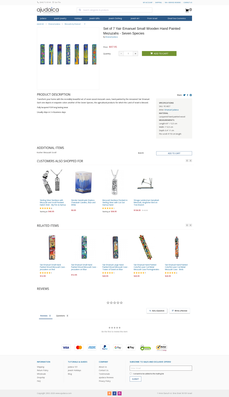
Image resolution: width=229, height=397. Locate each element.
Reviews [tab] (43, 315)
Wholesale (41, 374)
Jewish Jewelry (60, 18)
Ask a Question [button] (158, 310)
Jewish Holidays (74, 370)
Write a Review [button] (181, 310)
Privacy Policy (105, 381)
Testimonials (104, 374)
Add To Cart (161, 53)
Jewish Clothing (115, 18)
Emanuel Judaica (111, 37)
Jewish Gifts (94, 18)
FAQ (39, 381)
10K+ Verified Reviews (173, 2)
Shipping (158, 2)
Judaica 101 (73, 367)
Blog (70, 374)
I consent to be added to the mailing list (148, 374)
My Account (147, 2)
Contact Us (187, 2)
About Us (103, 367)
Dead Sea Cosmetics (177, 18)
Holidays (78, 18)
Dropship (41, 377)
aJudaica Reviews (106, 377)
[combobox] (114, 10)
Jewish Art (135, 18)
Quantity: (107, 53)
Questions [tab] (60, 315)
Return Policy (42, 370)
